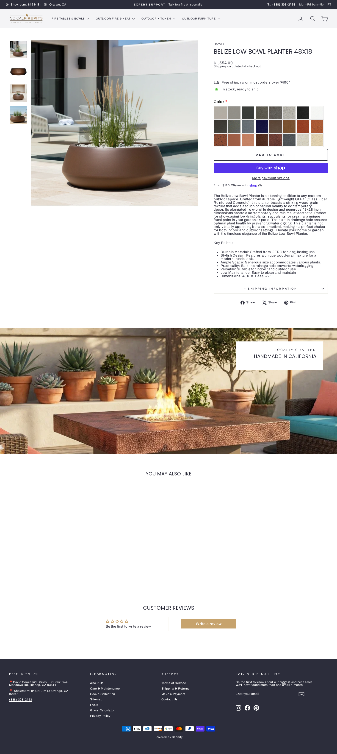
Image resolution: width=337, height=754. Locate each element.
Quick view (47, 559)
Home (218, 44)
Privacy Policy (100, 716)
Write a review (209, 624)
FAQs (94, 705)
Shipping (220, 66)
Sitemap (96, 699)
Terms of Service (173, 683)
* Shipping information (270, 288)
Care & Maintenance (105, 688)
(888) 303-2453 (20, 699)
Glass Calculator (102, 710)
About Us (97, 683)
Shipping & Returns (175, 688)
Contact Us (169, 699)
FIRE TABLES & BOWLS (69, 18)
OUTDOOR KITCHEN (156, 18)
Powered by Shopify (169, 737)
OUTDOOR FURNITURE (199, 18)
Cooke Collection (102, 694)
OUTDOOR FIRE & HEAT (113, 18)
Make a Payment (173, 694)
